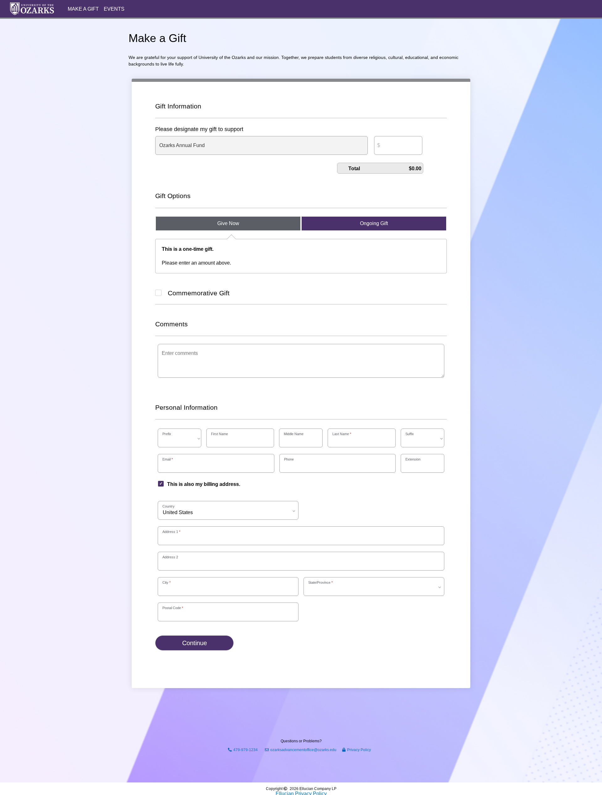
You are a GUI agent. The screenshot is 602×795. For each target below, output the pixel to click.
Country (168, 506)
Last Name (340, 434)
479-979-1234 (245, 750)
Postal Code (171, 608)
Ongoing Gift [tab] (374, 223)
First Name (219, 434)
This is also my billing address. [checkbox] (203, 484)
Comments (171, 324)
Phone (289, 459)
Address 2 (170, 557)
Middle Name (294, 434)
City (165, 582)
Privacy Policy (359, 750)
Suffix (409, 434)
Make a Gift (83, 9)
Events (114, 9)
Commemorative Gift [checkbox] (199, 293)
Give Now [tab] (228, 223)
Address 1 (170, 532)
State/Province (319, 582)
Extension (412, 459)
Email (166, 459)
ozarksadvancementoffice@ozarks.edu (303, 750)
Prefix (166, 434)
